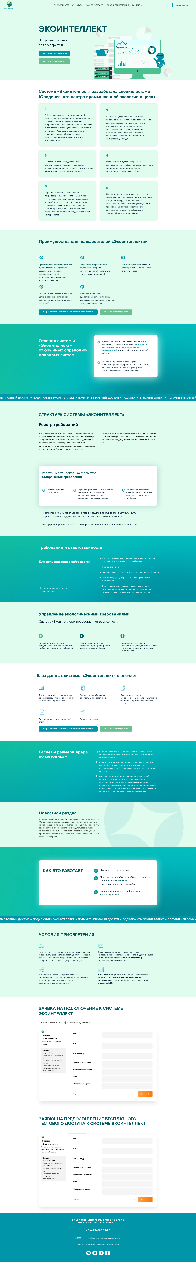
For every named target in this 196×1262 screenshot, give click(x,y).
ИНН (74, 1033)
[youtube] (94, 1253)
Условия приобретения (117, 5)
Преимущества (61, 5)
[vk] (88, 1253)
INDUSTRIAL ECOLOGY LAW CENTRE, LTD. (98, 1222)
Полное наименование (82, 1062)
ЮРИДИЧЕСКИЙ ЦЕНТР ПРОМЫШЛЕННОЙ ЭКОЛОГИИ (98, 1220)
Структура (77, 5)
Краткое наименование (82, 1070)
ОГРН (75, 1077)
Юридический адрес (81, 1084)
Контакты (137, 5)
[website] (107, 1253)
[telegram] (101, 1253)
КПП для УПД (78, 1054)
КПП (74, 1043)
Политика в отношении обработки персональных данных (98, 1245)
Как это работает (94, 5)
